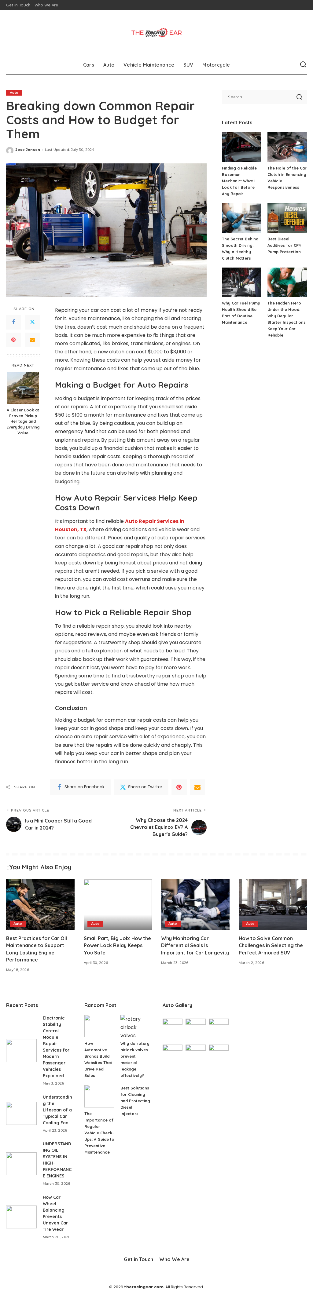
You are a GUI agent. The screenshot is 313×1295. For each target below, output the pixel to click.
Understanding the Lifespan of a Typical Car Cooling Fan (57, 1109)
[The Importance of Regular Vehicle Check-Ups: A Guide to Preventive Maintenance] (99, 1096)
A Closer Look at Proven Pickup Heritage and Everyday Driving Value (22, 421)
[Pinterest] (13, 340)
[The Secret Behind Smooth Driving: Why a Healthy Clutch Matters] (241, 218)
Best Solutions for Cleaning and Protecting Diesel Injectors (135, 1100)
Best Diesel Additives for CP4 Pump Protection (284, 245)
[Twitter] (32, 322)
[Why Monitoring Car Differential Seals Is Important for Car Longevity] (195, 905)
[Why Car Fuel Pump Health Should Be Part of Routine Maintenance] (241, 282)
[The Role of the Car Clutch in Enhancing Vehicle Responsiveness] (287, 147)
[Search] (303, 65)
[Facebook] (13, 322)
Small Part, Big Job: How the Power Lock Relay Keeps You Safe (117, 945)
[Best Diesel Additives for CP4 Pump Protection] (287, 218)
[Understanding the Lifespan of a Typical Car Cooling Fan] (21, 1113)
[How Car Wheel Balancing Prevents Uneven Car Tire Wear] (21, 1217)
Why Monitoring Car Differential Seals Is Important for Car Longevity (195, 945)
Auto (14, 92)
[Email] (32, 340)
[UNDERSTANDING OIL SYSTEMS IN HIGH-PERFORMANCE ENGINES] (21, 1163)
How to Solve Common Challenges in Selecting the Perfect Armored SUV (271, 945)
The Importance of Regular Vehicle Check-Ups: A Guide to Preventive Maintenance (99, 1133)
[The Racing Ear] (156, 32)
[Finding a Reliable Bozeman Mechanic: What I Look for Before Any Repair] (241, 147)
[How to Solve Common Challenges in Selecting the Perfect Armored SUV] (273, 905)
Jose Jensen (28, 150)
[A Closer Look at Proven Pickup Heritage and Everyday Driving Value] (23, 388)
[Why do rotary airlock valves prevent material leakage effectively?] (135, 1026)
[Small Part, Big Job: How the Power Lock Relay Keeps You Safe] (118, 905)
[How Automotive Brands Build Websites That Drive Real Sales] (99, 1026)
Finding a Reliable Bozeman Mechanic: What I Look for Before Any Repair (239, 181)
